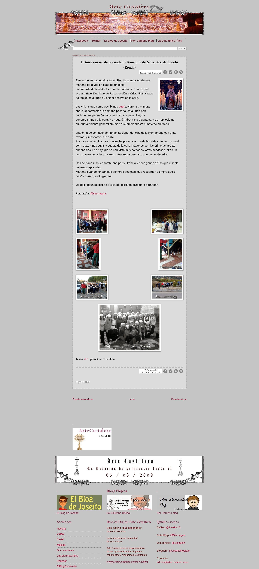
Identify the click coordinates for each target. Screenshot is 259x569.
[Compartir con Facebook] (85, 382)
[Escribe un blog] (79, 382)
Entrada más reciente (83, 399)
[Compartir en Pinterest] (88, 382)
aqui (121, 106)
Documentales (65, 550)
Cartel (60, 539)
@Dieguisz (178, 542)
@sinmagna (98, 193)
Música (61, 544)
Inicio (132, 399)
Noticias (61, 528)
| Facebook (81, 40)
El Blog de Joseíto (116, 40)
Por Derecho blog (142, 40)
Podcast (62, 561)
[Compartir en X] (82, 382)
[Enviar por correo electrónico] (77, 382)
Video (60, 534)
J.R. (86, 359)
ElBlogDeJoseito (67, 566)
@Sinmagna (177, 535)
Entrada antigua (178, 399)
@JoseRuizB (173, 527)
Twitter (96, 40)
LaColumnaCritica (67, 555)
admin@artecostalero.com (172, 562)
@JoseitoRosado (179, 550)
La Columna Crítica (170, 40)
